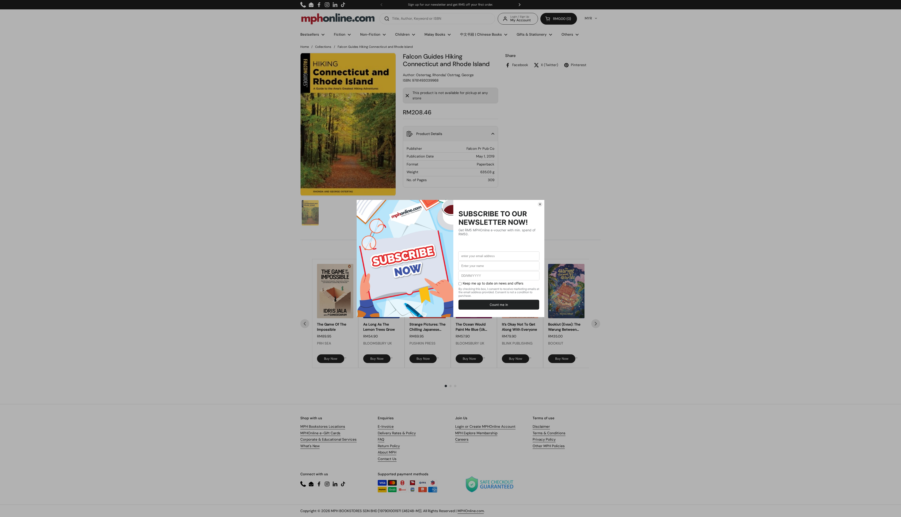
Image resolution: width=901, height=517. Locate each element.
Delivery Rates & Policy (397, 433)
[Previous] (304, 323)
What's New (310, 446)
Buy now (330, 358)
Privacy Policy (544, 439)
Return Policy (389, 446)
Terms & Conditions (549, 433)
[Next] (595, 323)
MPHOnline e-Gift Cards (320, 433)
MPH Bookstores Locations (322, 426)
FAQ (381, 439)
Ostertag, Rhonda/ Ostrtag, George (445, 75)
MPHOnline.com (471, 511)
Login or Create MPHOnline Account (485, 426)
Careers (462, 439)
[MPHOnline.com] (337, 19)
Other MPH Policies (549, 446)
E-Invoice (386, 426)
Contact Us (387, 459)
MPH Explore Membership (476, 433)
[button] (558, 19)
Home (304, 47)
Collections (323, 47)
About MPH (387, 452)
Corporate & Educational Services (328, 439)
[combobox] (437, 18)
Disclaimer (541, 426)
